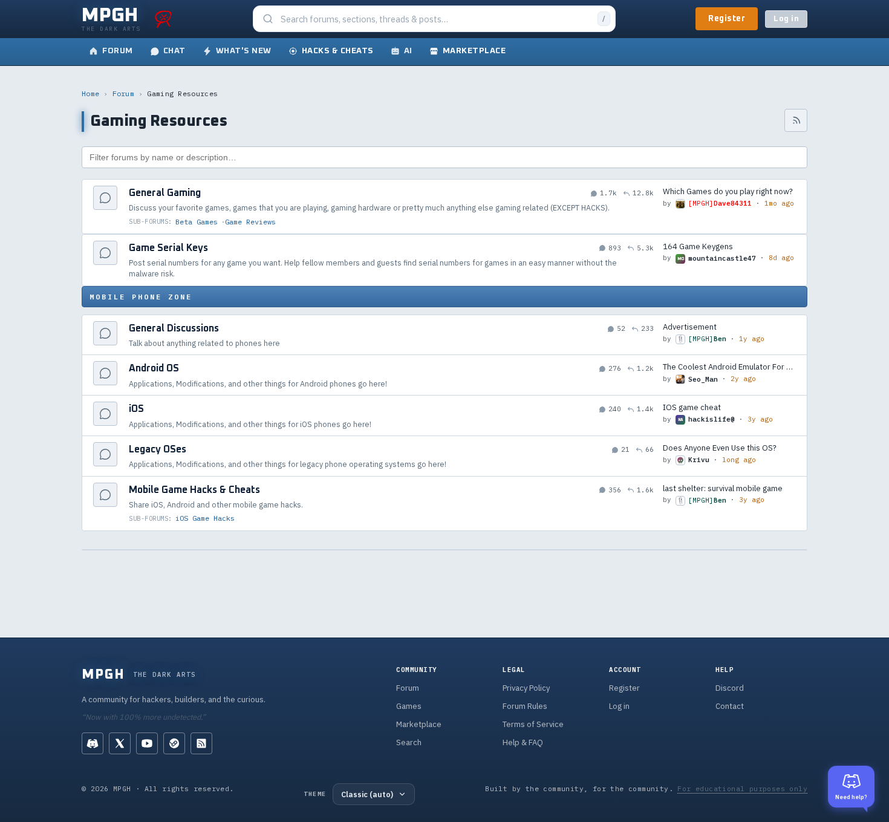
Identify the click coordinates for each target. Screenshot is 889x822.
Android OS (154, 368)
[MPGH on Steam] (174, 743)
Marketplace (418, 724)
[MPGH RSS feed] (201, 743)
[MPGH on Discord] (92, 743)
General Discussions (174, 328)
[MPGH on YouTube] (147, 743)
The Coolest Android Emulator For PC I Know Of (729, 367)
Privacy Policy (526, 688)
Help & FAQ (523, 742)
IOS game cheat (692, 407)
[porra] (163, 18)
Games (409, 706)
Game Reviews (250, 221)
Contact (729, 706)
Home (90, 93)
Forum (123, 93)
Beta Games (196, 221)
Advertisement (690, 327)
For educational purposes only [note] (742, 788)
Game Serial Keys (168, 248)
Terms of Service (533, 724)
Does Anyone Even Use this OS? (720, 448)
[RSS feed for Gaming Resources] (795, 120)
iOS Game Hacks (205, 518)
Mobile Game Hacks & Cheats (194, 490)
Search (409, 742)
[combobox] (435, 19)
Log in (786, 19)
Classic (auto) (367, 794)
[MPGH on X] (120, 743)
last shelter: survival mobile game (723, 488)
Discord (729, 688)
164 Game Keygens (698, 246)
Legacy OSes (157, 449)
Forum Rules (525, 706)
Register (726, 19)
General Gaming (165, 193)
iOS (136, 409)
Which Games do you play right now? (728, 191)
